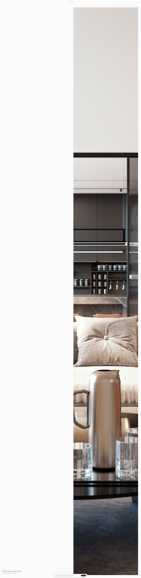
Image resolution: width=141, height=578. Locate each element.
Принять (83, 575)
